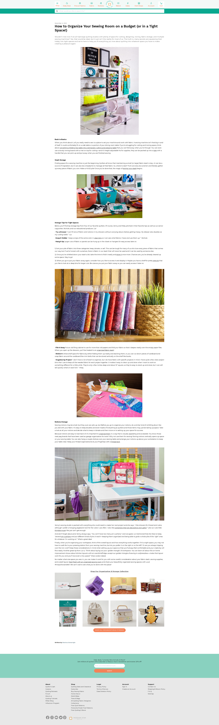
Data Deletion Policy (104, 691)
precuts (156, 261)
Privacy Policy (101, 686)
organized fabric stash (105, 350)
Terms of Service (102, 689)
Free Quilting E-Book (78, 710)
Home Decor (75, 694)
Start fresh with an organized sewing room (85, 562)
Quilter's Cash (50, 686)
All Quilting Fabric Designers (81, 701)
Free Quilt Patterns (77, 705)
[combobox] (109, 11)
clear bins (98, 238)
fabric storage (147, 37)
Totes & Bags (75, 698)
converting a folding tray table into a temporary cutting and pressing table (88, 148)
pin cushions (66, 537)
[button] (57, 4)
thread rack (115, 442)
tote (155, 150)
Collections (75, 703)
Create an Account (129, 689)
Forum (48, 694)
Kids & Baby (75, 696)
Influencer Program (52, 703)
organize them (104, 434)
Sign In (124, 686)
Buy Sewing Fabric (77, 691)
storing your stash (130, 168)
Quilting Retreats (51, 691)
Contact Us (152, 686)
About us (49, 696)
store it (119, 255)
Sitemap (151, 694)
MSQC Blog (49, 701)
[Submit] (57, 11)
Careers (48, 689)
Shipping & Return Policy (156, 689)
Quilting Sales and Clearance (81, 686)
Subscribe (74, 689)
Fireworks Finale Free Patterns (82, 708)
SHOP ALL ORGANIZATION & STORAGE (109, 630)
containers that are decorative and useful (131, 528)
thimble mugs (60, 530)
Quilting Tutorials (51, 698)
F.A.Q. (150, 691)
